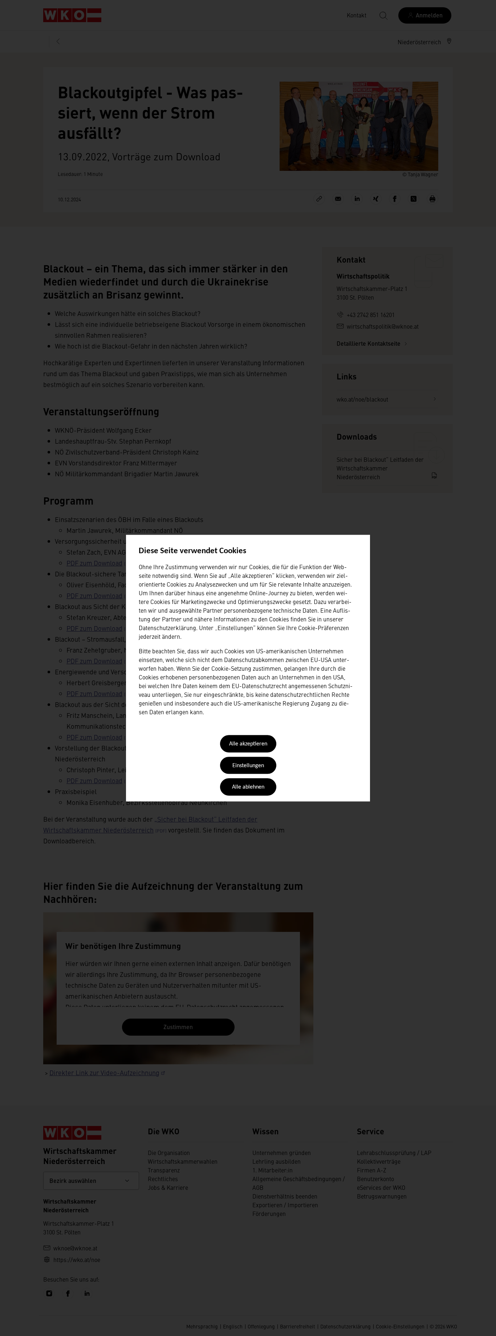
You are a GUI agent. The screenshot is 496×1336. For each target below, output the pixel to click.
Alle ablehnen (248, 787)
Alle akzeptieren (248, 744)
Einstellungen (248, 766)
